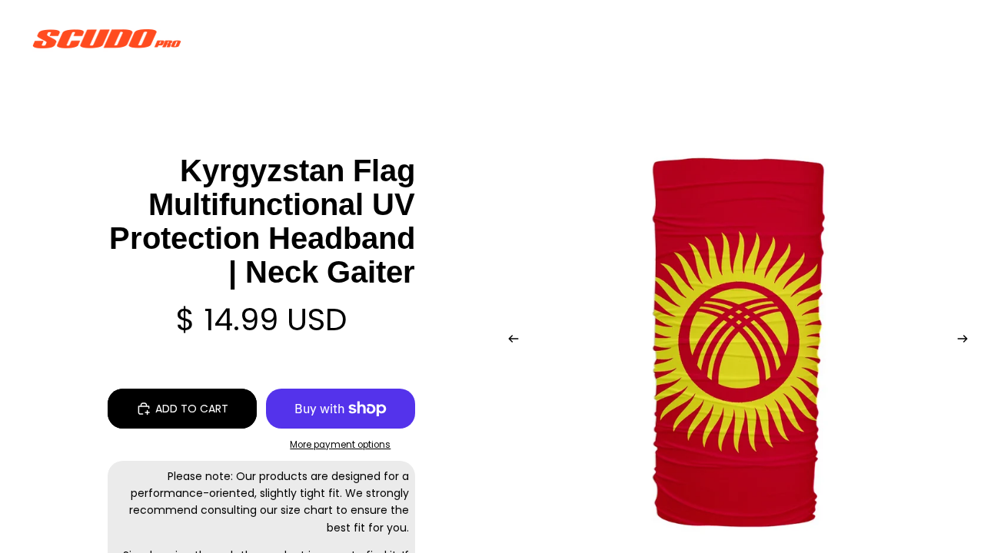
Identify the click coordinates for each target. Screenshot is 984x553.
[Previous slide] (509, 341)
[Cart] (936, 38)
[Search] (870, 38)
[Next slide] (967, 341)
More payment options (340, 445)
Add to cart (191, 408)
